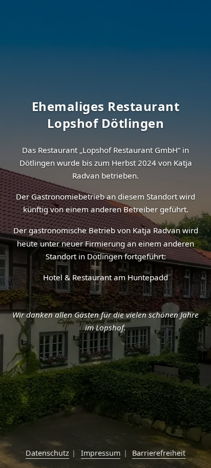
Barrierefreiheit (158, 453)
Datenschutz (47, 453)
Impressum (100, 453)
